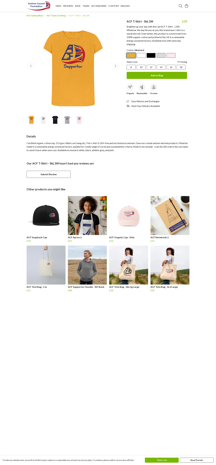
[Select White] (141, 55)
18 (181, 67)
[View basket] (186, 6)
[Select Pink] (171, 55)
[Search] (181, 6)
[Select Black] (151, 55)
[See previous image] (31, 66)
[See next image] (115, 66)
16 (171, 67)
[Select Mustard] (131, 55)
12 (151, 67)
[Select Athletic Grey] (161, 55)
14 (161, 67)
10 (141, 67)
